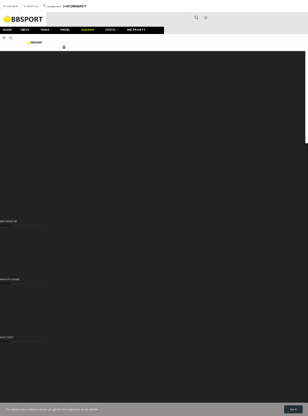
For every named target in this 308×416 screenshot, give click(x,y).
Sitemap (4, 263)
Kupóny (4, 371)
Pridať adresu (7, 347)
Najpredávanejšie (10, 313)
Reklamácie (6, 289)
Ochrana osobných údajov (15, 247)
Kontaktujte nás (9, 255)
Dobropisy (6, 363)
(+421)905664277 (74, 6)
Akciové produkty (10, 297)
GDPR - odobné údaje (12, 380)
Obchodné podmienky (12, 330)
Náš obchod (7, 272)
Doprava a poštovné (12, 231)
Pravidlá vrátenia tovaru (13, 388)
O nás (3, 239)
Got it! (293, 409)
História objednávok (11, 355)
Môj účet (5, 321)
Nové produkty (8, 305)
